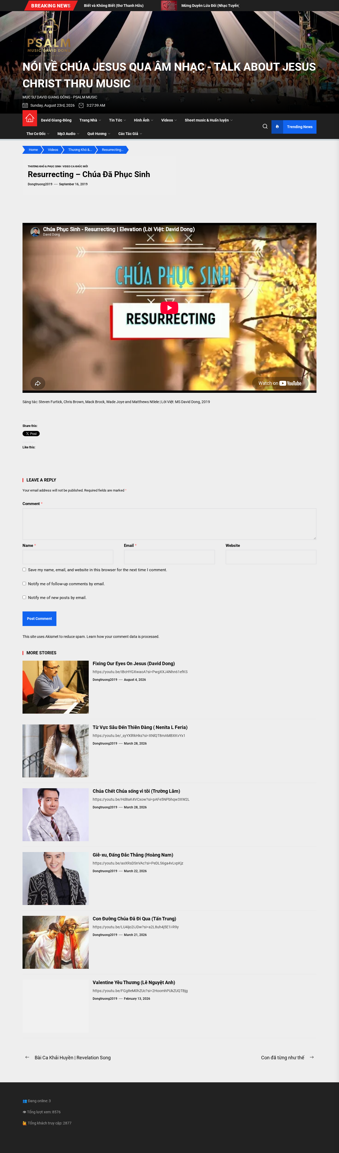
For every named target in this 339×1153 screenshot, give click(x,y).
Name (29, 545)
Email (130, 545)
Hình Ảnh (141, 120)
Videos (167, 120)
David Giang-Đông (56, 120)
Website (233, 545)
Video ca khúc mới (75, 166)
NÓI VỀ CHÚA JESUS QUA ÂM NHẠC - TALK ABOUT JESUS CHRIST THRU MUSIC (169, 75)
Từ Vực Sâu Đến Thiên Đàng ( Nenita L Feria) (140, 727)
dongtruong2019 (40, 184)
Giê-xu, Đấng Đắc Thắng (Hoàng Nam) (133, 855)
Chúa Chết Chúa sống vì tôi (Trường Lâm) (136, 791)
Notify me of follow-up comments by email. (66, 584)
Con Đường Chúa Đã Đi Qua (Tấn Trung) (134, 918)
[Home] (30, 118)
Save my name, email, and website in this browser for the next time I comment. (97, 570)
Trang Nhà (88, 120)
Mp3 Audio (66, 134)
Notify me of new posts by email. (57, 597)
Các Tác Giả (128, 134)
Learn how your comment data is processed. (123, 636)
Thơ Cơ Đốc (36, 134)
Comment (33, 503)
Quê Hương (96, 134)
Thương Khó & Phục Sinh (44, 166)
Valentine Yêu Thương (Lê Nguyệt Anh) (134, 982)
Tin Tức (115, 120)
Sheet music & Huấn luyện (207, 120)
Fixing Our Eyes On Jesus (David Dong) (134, 663)
